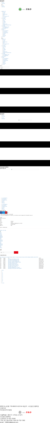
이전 (3, 230)
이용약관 (3, 408)
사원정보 (4, 49)
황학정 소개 (4, 11)
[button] (25, 4)
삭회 (3, 22)
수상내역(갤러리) (5, 30)
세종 (0, 238)
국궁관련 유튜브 (5, 32)
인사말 (4, 12)
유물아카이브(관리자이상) (7, 24)
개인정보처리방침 (6, 410)
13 (2, 274)
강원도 (1, 235)
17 (2, 278)
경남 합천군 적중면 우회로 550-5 (13, 264)
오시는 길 (4, 17)
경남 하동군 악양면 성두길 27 (12, 263)
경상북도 (1, 240)
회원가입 (3, 3)
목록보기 (1, 230)
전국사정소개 (5, 31)
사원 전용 (3, 18)
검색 (16, 252)
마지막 (3, 282)
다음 (5, 230)
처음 (2, 270)
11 (2, 272)
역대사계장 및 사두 (6, 16)
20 (2, 280)
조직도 (4, 13)
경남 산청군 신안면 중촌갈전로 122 (13, 260)
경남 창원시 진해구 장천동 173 (13, 266)
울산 (0, 242)
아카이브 (3, 36)
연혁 (3, 15)
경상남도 (1, 243)
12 (2, 273)
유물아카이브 (5, 23)
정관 (3, 20)
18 (2, 279)
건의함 (4, 21)
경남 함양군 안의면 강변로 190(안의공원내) (14, 268)
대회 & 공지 (4, 28)
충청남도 (1, 237)
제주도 (1, 247)
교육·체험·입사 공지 (6, 26)
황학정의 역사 (5, 14)
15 (2, 276)
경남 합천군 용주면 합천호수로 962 (13, 259)
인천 (0, 232)
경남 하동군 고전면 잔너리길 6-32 (13, 265)
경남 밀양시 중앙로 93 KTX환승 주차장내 (14, 262)
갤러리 (4, 34)
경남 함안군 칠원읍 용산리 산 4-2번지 (14, 267)
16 (2, 277)
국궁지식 (4, 33)
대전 (0, 239)
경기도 (1, 234)
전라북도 (1, 241)
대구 (5, 257)
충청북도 (1, 236)
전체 (0, 257)
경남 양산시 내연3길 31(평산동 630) (13, 261)
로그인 (3, 2)
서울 (0, 233)
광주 (0, 245)
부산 (0, 246)
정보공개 (4, 35)
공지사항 (4, 19)
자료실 (3, 29)
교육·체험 (3, 25)
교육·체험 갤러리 (5, 27)
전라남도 (1, 244)
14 (2, 275)
